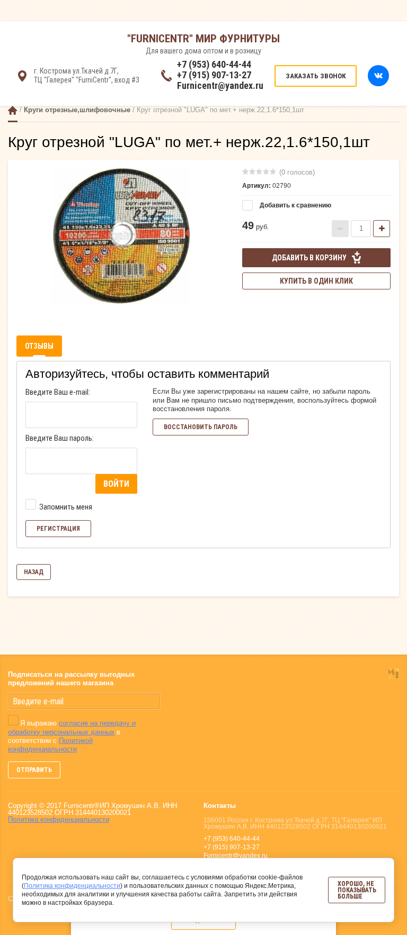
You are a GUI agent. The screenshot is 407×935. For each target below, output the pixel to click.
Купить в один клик (316, 281)
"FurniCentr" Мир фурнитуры (203, 38)
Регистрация (58, 528)
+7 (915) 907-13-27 (214, 75)
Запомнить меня (65, 507)
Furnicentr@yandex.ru (220, 85)
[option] (121, 236)
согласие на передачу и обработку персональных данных (72, 727)
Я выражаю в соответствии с (72, 736)
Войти (116, 484)
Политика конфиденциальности (58, 819)
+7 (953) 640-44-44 (214, 64)
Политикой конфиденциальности (50, 745)
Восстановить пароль (200, 427)
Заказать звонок (316, 76)
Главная (12, 110)
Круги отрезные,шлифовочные (77, 110)
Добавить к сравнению (294, 205)
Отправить (34, 770)
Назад (33, 572)
